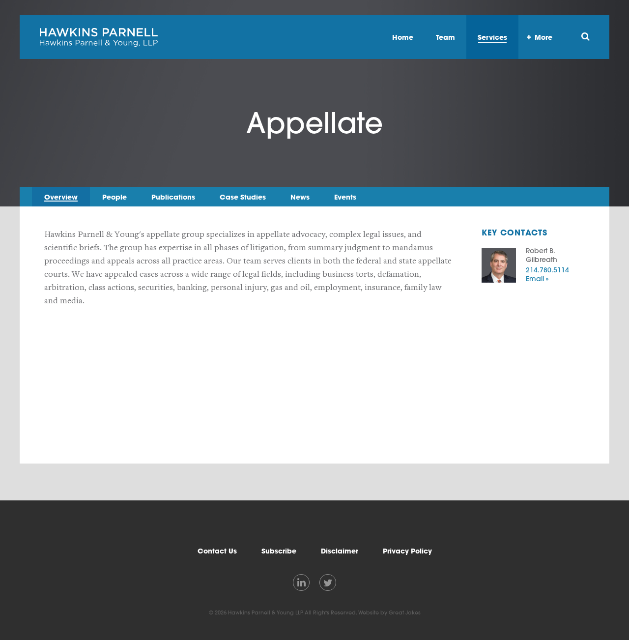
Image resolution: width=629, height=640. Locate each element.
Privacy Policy (407, 551)
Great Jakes (405, 612)
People (114, 197)
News (300, 197)
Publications (173, 197)
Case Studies (243, 197)
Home (402, 37)
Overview (61, 197)
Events (345, 197)
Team (445, 37)
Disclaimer (339, 551)
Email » (537, 278)
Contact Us (217, 551)
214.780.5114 (547, 269)
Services (492, 37)
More (543, 37)
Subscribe (278, 551)
